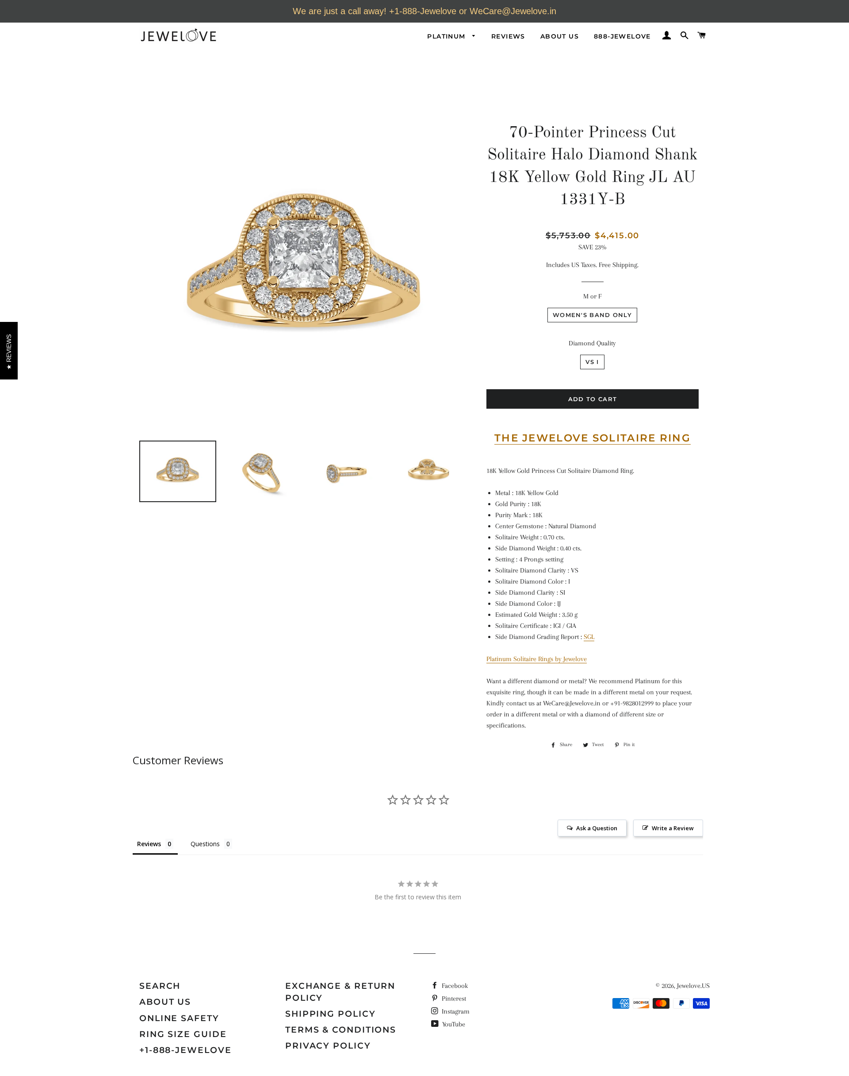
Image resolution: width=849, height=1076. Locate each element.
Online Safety (179, 1018)
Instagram (455, 1011)
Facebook (454, 986)
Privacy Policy (328, 1046)
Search (159, 986)
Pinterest (453, 998)
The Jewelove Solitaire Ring (592, 438)
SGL (589, 637)
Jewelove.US (693, 986)
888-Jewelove (622, 36)
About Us (559, 36)
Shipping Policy (330, 1014)
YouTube (452, 1024)
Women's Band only (592, 314)
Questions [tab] (205, 844)
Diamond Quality (592, 343)
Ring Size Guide (183, 1034)
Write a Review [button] (673, 828)
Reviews (508, 36)
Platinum (447, 36)
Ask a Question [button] (596, 828)
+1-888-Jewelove (185, 1050)
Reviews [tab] (149, 844)
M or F (592, 296)
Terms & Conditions (340, 1030)
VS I (592, 361)
